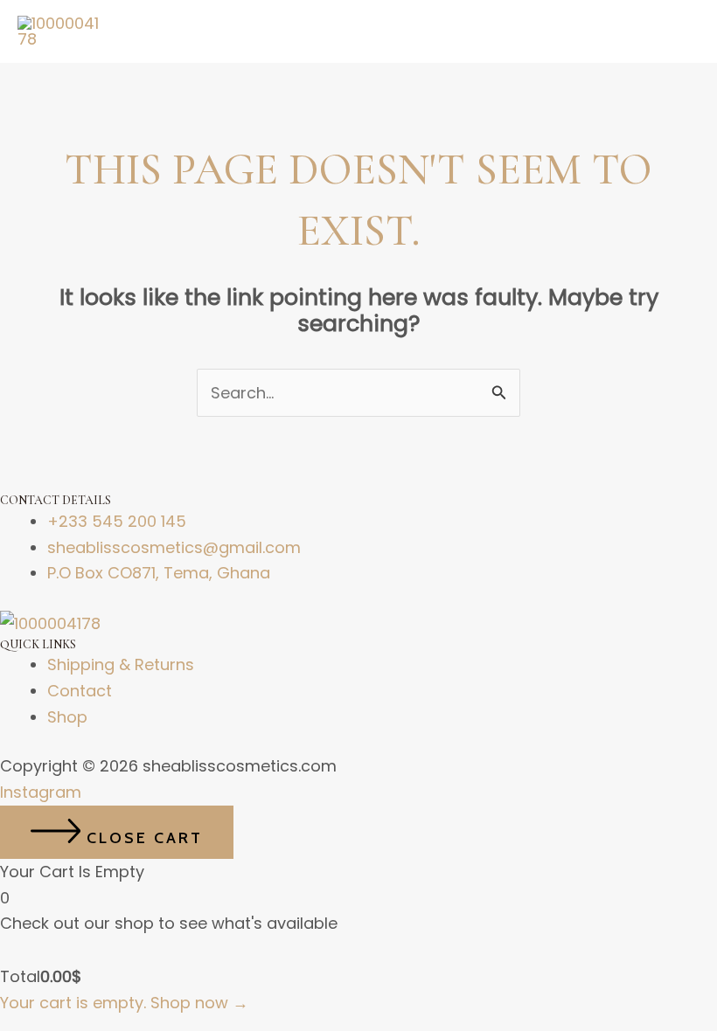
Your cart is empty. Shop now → (124, 1003)
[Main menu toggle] (679, 31)
